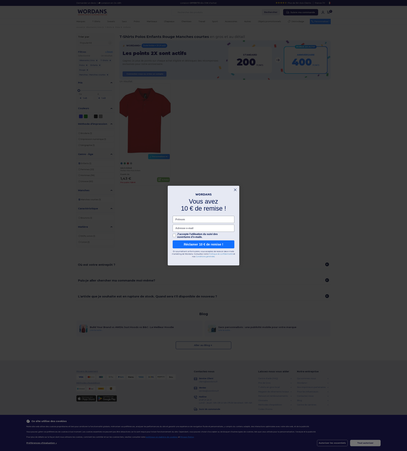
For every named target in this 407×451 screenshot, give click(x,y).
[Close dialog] (235, 190)
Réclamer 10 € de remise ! (203, 244)
